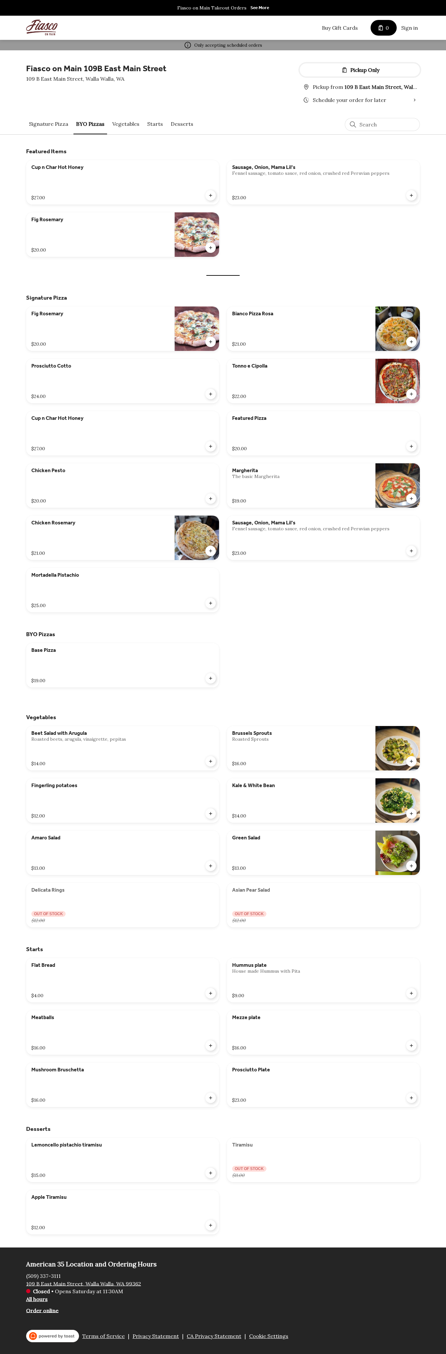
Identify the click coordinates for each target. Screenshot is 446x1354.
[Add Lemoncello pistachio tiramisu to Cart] (210, 1173)
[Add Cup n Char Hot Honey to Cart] (210, 195)
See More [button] (259, 7)
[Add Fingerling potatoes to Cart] (210, 813)
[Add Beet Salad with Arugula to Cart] (210, 761)
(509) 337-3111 (43, 1275)
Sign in (409, 28)
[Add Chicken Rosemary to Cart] (210, 551)
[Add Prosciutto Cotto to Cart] (210, 394)
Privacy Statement (156, 1336)
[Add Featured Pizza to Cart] (411, 446)
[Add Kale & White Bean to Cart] (411, 813)
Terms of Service (103, 1336)
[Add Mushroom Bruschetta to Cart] (210, 1098)
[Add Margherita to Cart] (411, 498)
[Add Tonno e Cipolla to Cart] (411, 394)
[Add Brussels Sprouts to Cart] (411, 761)
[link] (48, 124)
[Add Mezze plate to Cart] (411, 1045)
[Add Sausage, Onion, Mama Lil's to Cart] (411, 195)
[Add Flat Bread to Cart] (210, 993)
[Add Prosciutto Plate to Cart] (411, 1098)
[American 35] (41, 28)
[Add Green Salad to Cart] (411, 866)
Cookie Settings (268, 1336)
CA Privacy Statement (214, 1336)
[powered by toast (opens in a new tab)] (52, 1336)
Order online (42, 1310)
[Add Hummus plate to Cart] (411, 993)
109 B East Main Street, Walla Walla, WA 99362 (83, 1283)
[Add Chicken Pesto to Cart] (210, 498)
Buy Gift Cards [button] (340, 28)
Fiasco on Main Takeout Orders (212, 8)
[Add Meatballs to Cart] (210, 1045)
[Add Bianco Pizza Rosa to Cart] (411, 342)
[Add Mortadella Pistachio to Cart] (210, 603)
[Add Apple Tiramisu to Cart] (210, 1225)
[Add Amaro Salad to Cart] (210, 866)
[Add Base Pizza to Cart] (210, 678)
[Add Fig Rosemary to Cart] (210, 247)
